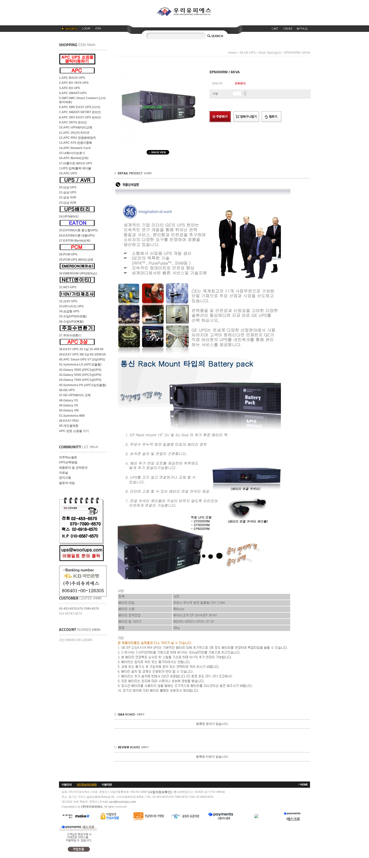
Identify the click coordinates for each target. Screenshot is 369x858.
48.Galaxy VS (68, 400)
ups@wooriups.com (122, 802)
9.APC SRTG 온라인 (73, 122)
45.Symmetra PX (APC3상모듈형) (82, 385)
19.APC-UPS (68, 173)
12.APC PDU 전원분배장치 (77, 137)
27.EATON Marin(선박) (74, 240)
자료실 (63, 472)
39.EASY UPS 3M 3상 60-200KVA (82, 354)
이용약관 (107, 784)
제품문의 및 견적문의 (73, 467)
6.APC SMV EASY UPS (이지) (79, 107)
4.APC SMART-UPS (73, 93)
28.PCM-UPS (68, 254)
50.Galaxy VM (69, 410)
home (232, 52)
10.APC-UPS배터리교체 (75, 127)
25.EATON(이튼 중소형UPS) (78, 230)
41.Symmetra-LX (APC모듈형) (80, 365)
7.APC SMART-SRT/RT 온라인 (80, 112)
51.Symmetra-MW (72, 415)
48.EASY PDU (69, 420)
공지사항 (65, 478)
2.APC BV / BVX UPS (74, 83)
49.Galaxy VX (68, 405)
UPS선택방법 (68, 462)
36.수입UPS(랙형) (71, 321)
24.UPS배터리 (69, 216)
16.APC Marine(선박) (73, 158)
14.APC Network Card (74, 148)
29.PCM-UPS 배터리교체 (76, 259)
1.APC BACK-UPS (72, 78)
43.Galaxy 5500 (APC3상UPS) (80, 375)
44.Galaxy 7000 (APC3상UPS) (80, 380)
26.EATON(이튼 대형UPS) (77, 235)
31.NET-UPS (67, 287)
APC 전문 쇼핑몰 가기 (74, 431)
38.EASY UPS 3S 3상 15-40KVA (81, 349)
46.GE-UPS (67, 390)
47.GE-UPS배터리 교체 (75, 395)
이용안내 (67, 784)
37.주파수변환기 (70, 335)
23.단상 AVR (67, 202)
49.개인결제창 (68, 426)
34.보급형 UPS (69, 311)
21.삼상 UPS (67, 192)
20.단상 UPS (67, 187)
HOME (304, 784)
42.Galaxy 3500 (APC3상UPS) (80, 370)
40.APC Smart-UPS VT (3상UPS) (82, 359)
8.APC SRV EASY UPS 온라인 (80, 117)
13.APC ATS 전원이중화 (75, 143)
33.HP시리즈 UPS (71, 306)
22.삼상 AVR (67, 197)
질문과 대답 (67, 483)
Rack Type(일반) (270, 52)
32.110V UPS (68, 301)
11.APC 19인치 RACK (74, 132)
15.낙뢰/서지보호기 (72, 153)
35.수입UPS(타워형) (73, 316)
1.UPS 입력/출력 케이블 (75, 168)
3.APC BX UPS (69, 88)
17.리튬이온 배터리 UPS (75, 163)
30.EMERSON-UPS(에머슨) (78, 273)
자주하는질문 (68, 457)
